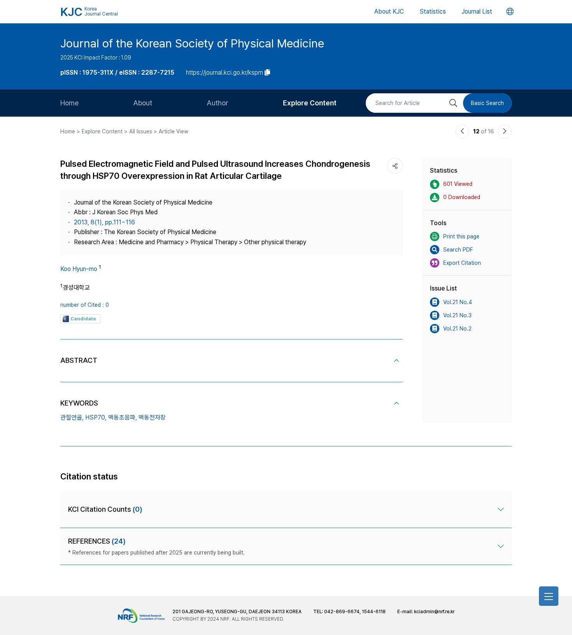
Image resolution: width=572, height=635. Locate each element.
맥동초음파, (122, 417)
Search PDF (458, 250)
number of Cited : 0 (84, 305)
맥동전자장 (152, 417)
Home (69, 103)
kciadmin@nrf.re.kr (434, 611)
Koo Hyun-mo (78, 269)
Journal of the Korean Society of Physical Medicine (192, 43)
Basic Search (487, 103)
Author (217, 103)
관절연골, (72, 417)
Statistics (432, 11)
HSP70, (96, 417)
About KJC (389, 11)
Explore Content (310, 103)
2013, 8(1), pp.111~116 (104, 222)
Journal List (476, 11)
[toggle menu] (548, 596)
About (142, 103)
